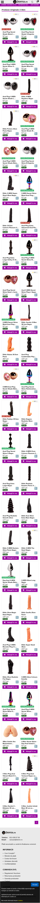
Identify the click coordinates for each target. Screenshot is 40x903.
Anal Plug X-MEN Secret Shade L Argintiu (9, 98)
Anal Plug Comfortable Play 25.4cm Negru (27, 356)
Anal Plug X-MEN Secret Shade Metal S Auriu (10, 163)
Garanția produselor (12, 878)
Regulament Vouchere (12, 873)
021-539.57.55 (14, 837)
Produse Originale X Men (13, 10)
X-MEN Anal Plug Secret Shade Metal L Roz (10, 389)
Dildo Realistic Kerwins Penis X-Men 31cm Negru (27, 485)
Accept (34, 884)
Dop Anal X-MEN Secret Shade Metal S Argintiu (10, 582)
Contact (7, 881)
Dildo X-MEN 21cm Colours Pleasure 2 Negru (28, 453)
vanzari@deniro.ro (15, 840)
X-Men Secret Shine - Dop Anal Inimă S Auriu (29, 743)
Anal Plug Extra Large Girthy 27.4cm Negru (10, 260)
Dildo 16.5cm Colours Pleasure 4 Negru (10, 227)
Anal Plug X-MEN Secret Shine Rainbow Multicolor (28, 711)
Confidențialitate (10, 864)
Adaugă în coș (12, 42)
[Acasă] (21, 2)
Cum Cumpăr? (10, 853)
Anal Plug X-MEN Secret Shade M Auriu (27, 131)
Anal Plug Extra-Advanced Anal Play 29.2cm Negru (29, 227)
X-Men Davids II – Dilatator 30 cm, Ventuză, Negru (9, 808)
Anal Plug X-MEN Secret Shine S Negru (9, 66)
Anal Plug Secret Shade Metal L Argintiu (9, 34)
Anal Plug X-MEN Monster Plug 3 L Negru (9, 647)
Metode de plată (10, 856)
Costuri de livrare (11, 858)
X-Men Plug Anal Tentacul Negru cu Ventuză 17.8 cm (28, 776)
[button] (16, 14)
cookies (20, 900)
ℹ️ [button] (17, 37)
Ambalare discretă (11, 861)
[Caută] (32, 2)
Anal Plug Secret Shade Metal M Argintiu (27, 66)
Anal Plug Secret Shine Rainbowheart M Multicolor (29, 389)
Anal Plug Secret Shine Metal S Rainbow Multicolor (10, 711)
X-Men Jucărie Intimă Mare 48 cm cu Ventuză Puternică (29, 808)
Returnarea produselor (13, 876)
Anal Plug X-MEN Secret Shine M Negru (27, 260)
